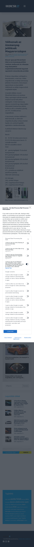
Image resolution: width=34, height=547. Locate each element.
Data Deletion (8, 337)
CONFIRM (10, 331)
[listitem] (17, 239)
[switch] (27, 243)
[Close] (30, 208)
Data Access (18, 337)
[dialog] (17, 273)
